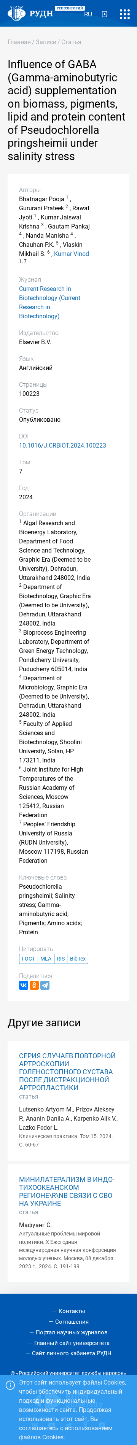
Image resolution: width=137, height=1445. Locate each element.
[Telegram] (44, 985)
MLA (45, 959)
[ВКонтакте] (23, 985)
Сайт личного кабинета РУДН (72, 1353)
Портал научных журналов (72, 1332)
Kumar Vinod (71, 253)
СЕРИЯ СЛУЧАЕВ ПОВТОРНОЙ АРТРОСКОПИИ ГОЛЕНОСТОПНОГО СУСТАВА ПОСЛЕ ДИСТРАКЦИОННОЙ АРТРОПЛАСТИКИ (67, 1072)
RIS (61, 959)
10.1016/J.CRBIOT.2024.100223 (62, 445)
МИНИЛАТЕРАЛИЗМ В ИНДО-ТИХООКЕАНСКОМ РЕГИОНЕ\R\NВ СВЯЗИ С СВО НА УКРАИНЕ (67, 1191)
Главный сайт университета (72, 1343)
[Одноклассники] (34, 985)
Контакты (72, 1311)
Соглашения (72, 1321)
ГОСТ (28, 959)
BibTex (78, 959)
